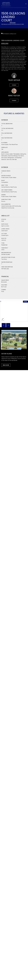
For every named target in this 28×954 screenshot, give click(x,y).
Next (8, 325)
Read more (6, 365)
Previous (4, 325)
